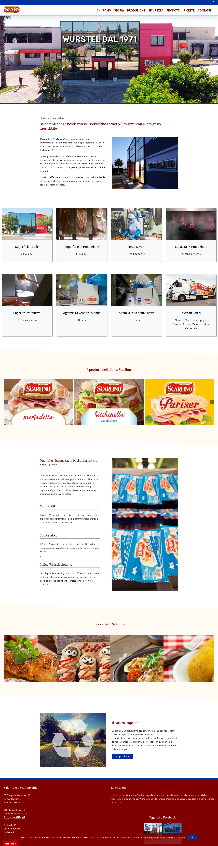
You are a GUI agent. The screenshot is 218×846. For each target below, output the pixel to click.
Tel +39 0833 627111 (14, 809)
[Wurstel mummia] (109, 637)
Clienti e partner (12, 828)
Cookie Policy (180, 837)
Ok (192, 837)
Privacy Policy (93, 837)
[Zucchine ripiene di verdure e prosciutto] (162, 637)
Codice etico (10, 832)
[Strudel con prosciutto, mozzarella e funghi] (56, 637)
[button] (6, 402)
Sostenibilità (10, 825)
